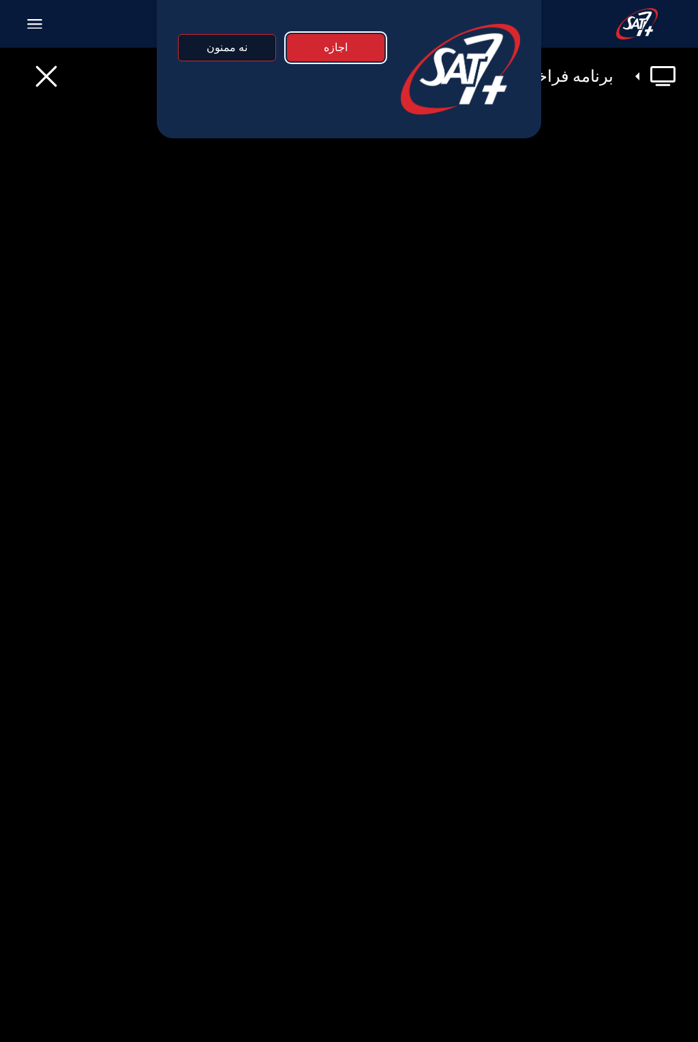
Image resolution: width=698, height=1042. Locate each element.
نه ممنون (227, 47)
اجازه (336, 47)
